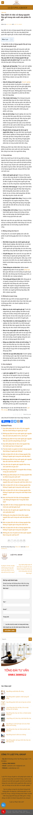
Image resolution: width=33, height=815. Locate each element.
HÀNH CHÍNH (15, 812)
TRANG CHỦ (8, 811)
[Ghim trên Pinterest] (21, 540)
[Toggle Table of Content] (10, 39)
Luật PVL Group (18, 24)
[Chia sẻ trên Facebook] (12, 540)
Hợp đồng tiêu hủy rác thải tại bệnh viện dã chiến (18, 730)
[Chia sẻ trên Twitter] (15, 540)
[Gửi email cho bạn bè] (18, 540)
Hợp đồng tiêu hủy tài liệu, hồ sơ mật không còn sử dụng (17, 708)
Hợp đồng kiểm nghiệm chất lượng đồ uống (17, 697)
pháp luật (27, 269)
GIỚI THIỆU (14, 811)
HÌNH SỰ (25, 811)
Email (5, 609)
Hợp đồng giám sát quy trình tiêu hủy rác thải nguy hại (18, 740)
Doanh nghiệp (26, 82)
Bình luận (6, 588)
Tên (4, 602)
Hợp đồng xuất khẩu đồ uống (15, 691)
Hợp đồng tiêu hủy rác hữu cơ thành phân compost (18, 713)
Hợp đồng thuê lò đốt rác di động (16, 734)
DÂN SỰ (20, 811)
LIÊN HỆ (28, 812)
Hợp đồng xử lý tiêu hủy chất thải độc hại (18, 718)
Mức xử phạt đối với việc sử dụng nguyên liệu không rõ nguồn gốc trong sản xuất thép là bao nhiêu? (17, 492)
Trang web (6, 617)
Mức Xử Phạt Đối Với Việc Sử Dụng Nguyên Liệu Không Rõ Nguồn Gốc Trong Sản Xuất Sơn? (16, 500)
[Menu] (2, 2)
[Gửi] (30, 639)
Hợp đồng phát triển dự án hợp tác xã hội (18, 702)
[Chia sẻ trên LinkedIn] (24, 540)
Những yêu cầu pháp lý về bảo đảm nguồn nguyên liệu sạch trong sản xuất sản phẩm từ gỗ (16, 517)
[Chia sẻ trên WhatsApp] (9, 540)
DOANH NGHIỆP (8, 812)
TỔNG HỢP (3, 12)
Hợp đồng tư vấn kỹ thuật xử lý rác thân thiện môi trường (18, 724)
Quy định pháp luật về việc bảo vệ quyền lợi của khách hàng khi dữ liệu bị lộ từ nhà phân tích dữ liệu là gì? (24, 569)
